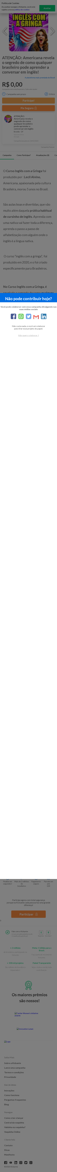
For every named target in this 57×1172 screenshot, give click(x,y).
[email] (35, 317)
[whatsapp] (20, 316)
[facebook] (13, 316)
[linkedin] (42, 316)
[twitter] (27, 316)
